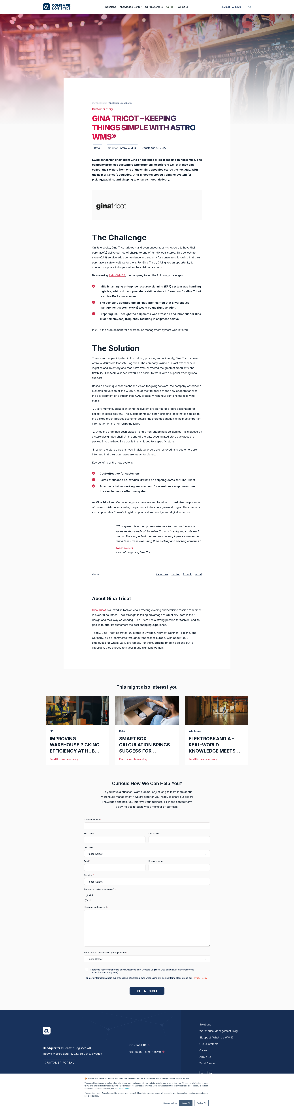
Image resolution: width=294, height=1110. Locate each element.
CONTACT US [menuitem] (138, 1045)
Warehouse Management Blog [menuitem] (218, 1031)
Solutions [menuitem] (205, 1024)
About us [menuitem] (205, 1056)
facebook (162, 574)
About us (183, 6)
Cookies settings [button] (170, 1103)
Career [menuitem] (203, 1050)
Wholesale (195, 731)
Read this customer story (64, 759)
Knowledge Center (130, 6)
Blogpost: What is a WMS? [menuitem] (216, 1037)
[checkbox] (147, 897)
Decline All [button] (201, 1103)
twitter (176, 574)
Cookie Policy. (124, 1088)
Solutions (110, 6)
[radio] (148, 894)
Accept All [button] (186, 1103)
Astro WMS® (117, 275)
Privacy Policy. (200, 978)
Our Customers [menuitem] (208, 1044)
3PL (52, 731)
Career (170, 6)
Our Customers (154, 6)
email (198, 574)
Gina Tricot (99, 610)
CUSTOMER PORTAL (59, 1062)
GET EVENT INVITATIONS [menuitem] (145, 1051)
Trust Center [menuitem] (207, 1063)
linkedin (187, 574)
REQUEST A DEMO (231, 7)
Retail (122, 731)
